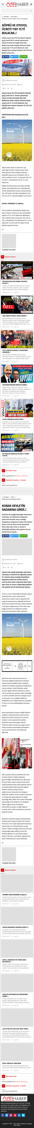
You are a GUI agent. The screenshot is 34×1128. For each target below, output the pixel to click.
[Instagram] (10, 1115)
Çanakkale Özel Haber (11, 80)
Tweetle (15, 56)
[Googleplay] (23, 1115)
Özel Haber (14, 16)
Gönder (24, 56)
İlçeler (12, 497)
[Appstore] (19, 1115)
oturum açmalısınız (21, 476)
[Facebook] (2, 1115)
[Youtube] (15, 1115)
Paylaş (7, 56)
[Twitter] (6, 1115)
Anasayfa (6, 16)
